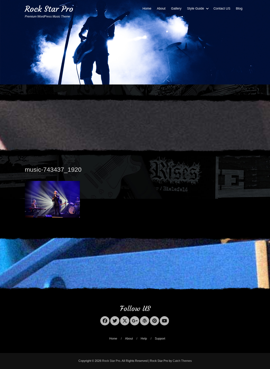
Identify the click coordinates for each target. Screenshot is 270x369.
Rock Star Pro (49, 9)
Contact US (221, 8)
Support (160, 338)
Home (147, 8)
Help (144, 338)
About (161, 8)
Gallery (176, 8)
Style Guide (195, 8)
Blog (239, 8)
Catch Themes (182, 360)
